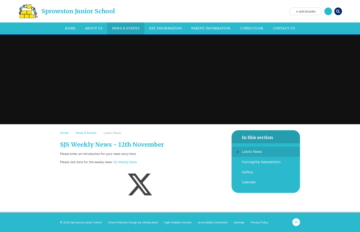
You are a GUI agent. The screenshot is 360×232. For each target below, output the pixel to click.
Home (64, 133)
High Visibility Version (178, 222)
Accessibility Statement (213, 222)
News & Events (86, 133)
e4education (150, 222)
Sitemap (239, 222)
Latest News (112, 133)
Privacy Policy (259, 222)
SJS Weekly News (125, 162)
